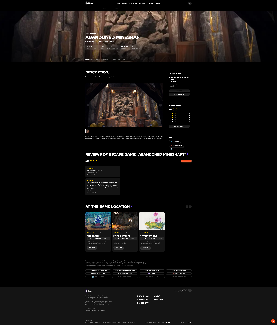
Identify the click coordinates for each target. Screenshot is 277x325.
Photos (98, 59)
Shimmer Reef (93, 236)
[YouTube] (185, 290)
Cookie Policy (97, 322)
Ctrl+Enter (171, 86)
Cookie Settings (107, 322)
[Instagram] (179, 290)
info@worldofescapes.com (96, 310)
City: (159, 3)
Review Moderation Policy (119, 322)
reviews (175, 110)
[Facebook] (176, 290)
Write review (186, 161)
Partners (150, 3)
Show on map (133, 3)
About (124, 3)
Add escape (142, 3)
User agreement (131, 322)
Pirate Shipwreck (121, 236)
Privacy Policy (89, 322)
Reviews (106, 59)
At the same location (118, 59)
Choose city (142, 303)
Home (118, 3)
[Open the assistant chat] (273, 321)
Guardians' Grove (148, 236)
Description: (89, 59)
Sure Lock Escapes (97, 41)
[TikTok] (182, 290)
